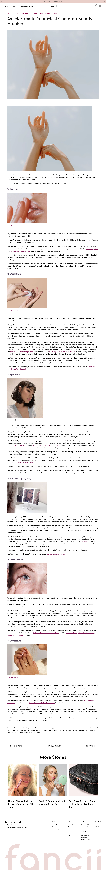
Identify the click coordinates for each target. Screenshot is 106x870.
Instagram (98, 825)
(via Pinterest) (12, 226)
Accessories (84, 837)
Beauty (15, 13)
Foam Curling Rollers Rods (16, 445)
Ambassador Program (26, 6)
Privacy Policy (71, 833)
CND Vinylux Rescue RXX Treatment (62, 352)
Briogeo (10, 463)
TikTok (96, 833)
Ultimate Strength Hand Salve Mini (42, 703)
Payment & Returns (73, 831)
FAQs (69, 835)
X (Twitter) (98, 827)
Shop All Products (86, 839)
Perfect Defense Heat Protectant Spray (47, 445)
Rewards (54, 827)
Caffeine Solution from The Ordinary (46, 633)
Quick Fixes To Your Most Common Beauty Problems (38, 13)
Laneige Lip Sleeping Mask (20, 251)
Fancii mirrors (85, 541)
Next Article (91, 746)
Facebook (97, 829)
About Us (54, 825)
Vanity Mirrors (85, 829)
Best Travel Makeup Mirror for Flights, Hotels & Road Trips (82, 804)
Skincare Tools (85, 833)
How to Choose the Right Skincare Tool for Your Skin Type (21, 804)
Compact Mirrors (85, 827)
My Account (71, 827)
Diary (9, 13)
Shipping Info (71, 829)
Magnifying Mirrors (86, 831)
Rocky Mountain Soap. (25, 463)
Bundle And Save (86, 825)
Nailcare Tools (85, 835)
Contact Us (71, 825)
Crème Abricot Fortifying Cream (22, 352)
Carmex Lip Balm (92, 249)
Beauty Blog (55, 829)
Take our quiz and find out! (56, 554)
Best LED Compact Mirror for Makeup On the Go (53, 802)
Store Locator (56, 831)
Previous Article (16, 746)
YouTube (97, 831)
